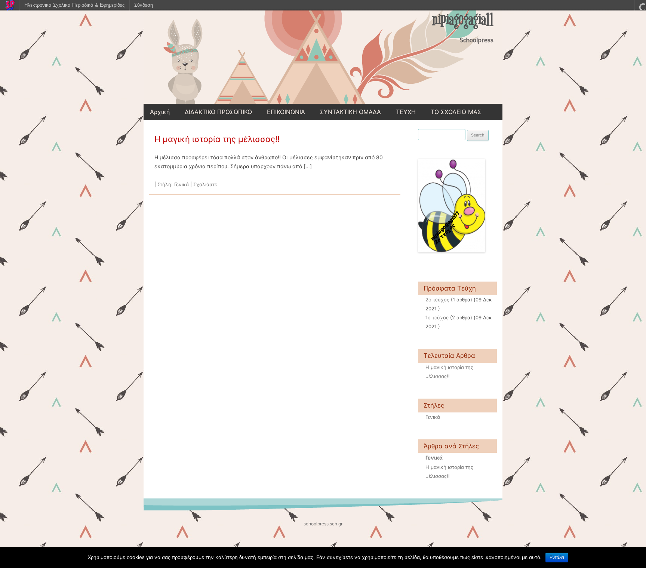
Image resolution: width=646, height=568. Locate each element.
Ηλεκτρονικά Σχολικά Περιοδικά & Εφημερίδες (74, 5)
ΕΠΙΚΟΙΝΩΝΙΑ (286, 112)
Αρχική (160, 112)
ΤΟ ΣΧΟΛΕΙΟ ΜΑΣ (456, 112)
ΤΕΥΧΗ (406, 112)
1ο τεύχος (437, 317)
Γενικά (181, 184)
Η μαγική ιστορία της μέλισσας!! (217, 139)
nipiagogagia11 (462, 19)
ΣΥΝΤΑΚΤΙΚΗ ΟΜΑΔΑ (350, 112)
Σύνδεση (143, 5)
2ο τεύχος (437, 300)
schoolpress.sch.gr (323, 523)
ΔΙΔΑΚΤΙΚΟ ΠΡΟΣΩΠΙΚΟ (218, 112)
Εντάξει (557, 557)
